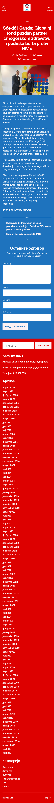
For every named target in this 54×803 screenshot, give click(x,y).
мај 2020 (7, 663)
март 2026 (8, 391)
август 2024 (9, 465)
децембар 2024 (11, 449)
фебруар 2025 (10, 441)
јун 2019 (7, 706)
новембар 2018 (11, 733)
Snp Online (22, 54)
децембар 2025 (11, 403)
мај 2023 (7, 523)
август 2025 (9, 418)
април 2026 (9, 387)
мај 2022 (7, 570)
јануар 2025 (9, 445)
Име (5, 287)
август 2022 (9, 558)
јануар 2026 (9, 399)
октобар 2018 (10, 737)
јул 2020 (7, 655)
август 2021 (9, 605)
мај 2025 (7, 430)
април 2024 (9, 480)
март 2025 (8, 438)
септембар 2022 (11, 554)
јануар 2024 (9, 492)
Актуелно (8, 767)
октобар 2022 (10, 550)
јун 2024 (7, 472)
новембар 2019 (11, 686)
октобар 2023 (10, 504)
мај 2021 (7, 616)
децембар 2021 (11, 589)
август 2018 (9, 745)
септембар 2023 (11, 507)
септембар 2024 (11, 461)
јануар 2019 (9, 725)
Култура (7, 774)
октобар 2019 (10, 690)
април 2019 (9, 714)
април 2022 (9, 574)
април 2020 (9, 667)
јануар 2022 (9, 585)
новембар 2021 (11, 593)
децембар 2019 (11, 682)
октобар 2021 (10, 597)
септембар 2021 (11, 601)
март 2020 (8, 671)
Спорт (6, 786)
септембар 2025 (11, 414)
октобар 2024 (10, 457)
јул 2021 (7, 609)
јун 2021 (7, 612)
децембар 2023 (11, 496)
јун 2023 (7, 519)
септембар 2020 (11, 647)
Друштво (7, 771)
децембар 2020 (11, 636)
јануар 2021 (9, 632)
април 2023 (9, 527)
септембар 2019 (11, 694)
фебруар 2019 (10, 721)
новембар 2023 (11, 500)
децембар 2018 (11, 729)
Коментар (7, 263)
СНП (27, 21)
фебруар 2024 (10, 488)
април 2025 (9, 434)
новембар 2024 (11, 453)
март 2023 (8, 531)
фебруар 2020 (10, 675)
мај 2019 (7, 710)
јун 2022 (7, 566)
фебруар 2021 (10, 628)
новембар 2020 (11, 640)
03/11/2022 (37, 54)
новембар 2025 (11, 406)
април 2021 (9, 620)
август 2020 (9, 651)
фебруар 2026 (10, 395)
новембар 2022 (11, 546)
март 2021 (8, 624)
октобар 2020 (10, 644)
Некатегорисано (11, 778)
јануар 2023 (9, 539)
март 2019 (8, 717)
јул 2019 (7, 702)
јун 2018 (7, 752)
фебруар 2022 (10, 581)
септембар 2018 (11, 741)
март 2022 (8, 577)
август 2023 (9, 511)
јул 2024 (7, 469)
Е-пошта (7, 300)
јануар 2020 (9, 679)
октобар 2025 (10, 410)
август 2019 (9, 698)
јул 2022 (7, 562)
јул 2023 (7, 515)
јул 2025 (7, 422)
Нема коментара (29, 59)
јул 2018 (7, 749)
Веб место (7, 312)
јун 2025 (7, 426)
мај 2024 (7, 476)
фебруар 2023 (10, 535)
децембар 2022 (11, 542)
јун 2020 (7, 659)
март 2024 (8, 484)
